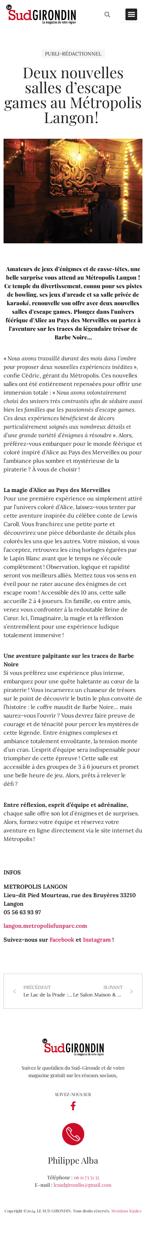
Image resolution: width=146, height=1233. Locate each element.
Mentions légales (126, 1210)
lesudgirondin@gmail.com (82, 1184)
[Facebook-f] (73, 1106)
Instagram (97, 939)
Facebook (62, 939)
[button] (107, 14)
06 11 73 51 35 (86, 1177)
